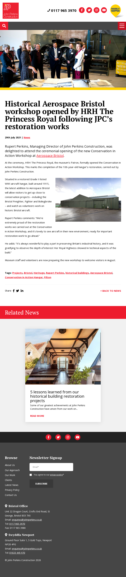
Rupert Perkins (55, 272)
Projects (17, 272)
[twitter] (89, 10)
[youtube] (104, 10)
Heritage (39, 272)
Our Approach (12, 470)
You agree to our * (49, 475)
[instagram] (96, 10)
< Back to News (110, 290)
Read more (37, 415)
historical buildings (77, 272)
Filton (47, 277)
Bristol (28, 272)
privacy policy (56, 474)
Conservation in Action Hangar (24, 277)
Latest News (11, 485)
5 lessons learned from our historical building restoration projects (57, 396)
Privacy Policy (12, 489)
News (27, 137)
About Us (10, 465)
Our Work (10, 475)
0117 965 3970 (63, 10)
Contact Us (11, 495)
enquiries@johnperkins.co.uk (27, 519)
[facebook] (82, 10)
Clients (8, 480)
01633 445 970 (17, 552)
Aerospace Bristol (50, 155)
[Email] (51, 468)
